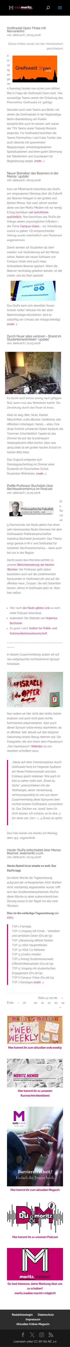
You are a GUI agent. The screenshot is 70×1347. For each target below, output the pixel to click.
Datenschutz (46, 1314)
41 (42, 1002)
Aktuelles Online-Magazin (32, 1324)
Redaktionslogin (22, 1314)
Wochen (12, 569)
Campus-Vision (29, 226)
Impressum (33, 1319)
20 (24, 1002)
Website (36, 746)
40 (35, 1002)
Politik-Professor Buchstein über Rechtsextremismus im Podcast (30, 487)
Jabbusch (18, 35)
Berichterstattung (28, 564)
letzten (49, 564)
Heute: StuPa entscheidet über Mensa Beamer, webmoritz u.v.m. (34, 851)
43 (55, 1002)
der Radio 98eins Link (36, 608)
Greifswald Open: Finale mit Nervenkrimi (26, 29)
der (42, 564)
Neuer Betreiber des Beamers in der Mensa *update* (33, 174)
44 (62, 1002)
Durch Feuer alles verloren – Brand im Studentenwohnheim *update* (34, 337)
